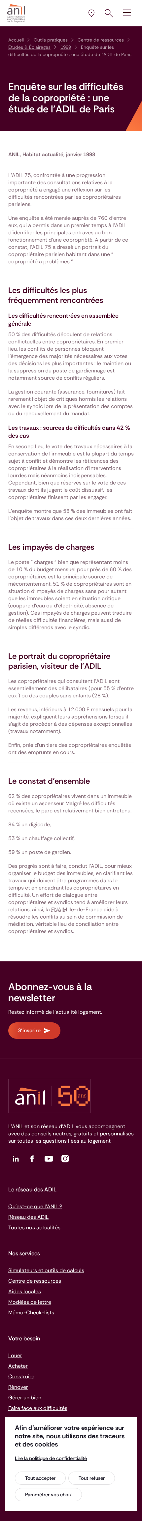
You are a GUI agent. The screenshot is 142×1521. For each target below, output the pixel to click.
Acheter (18, 1365)
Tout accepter (40, 1478)
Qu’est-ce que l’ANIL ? (35, 1206)
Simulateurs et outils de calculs (46, 1270)
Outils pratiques (51, 40)
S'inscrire (29, 1030)
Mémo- (31, 1312)
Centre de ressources (101, 40)
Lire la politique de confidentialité (51, 1458)
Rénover (18, 1387)
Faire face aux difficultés (37, 1408)
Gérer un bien (24, 1397)
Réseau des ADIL (28, 1217)
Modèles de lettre (29, 1302)
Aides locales (24, 1291)
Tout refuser (92, 1478)
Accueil (16, 40)
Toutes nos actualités (34, 1227)
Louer (15, 1355)
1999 (65, 47)
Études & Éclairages (29, 47)
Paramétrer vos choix (48, 1494)
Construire (21, 1376)
